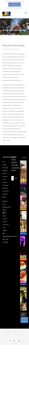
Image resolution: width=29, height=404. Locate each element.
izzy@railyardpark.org (19, 1)
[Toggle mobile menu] (26, 13)
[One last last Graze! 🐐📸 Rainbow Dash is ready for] (23, 172)
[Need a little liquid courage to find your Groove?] (23, 198)
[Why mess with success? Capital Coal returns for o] (23, 273)
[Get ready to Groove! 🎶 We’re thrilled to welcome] (23, 248)
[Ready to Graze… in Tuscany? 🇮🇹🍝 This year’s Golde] (23, 223)
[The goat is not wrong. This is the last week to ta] (23, 298)
